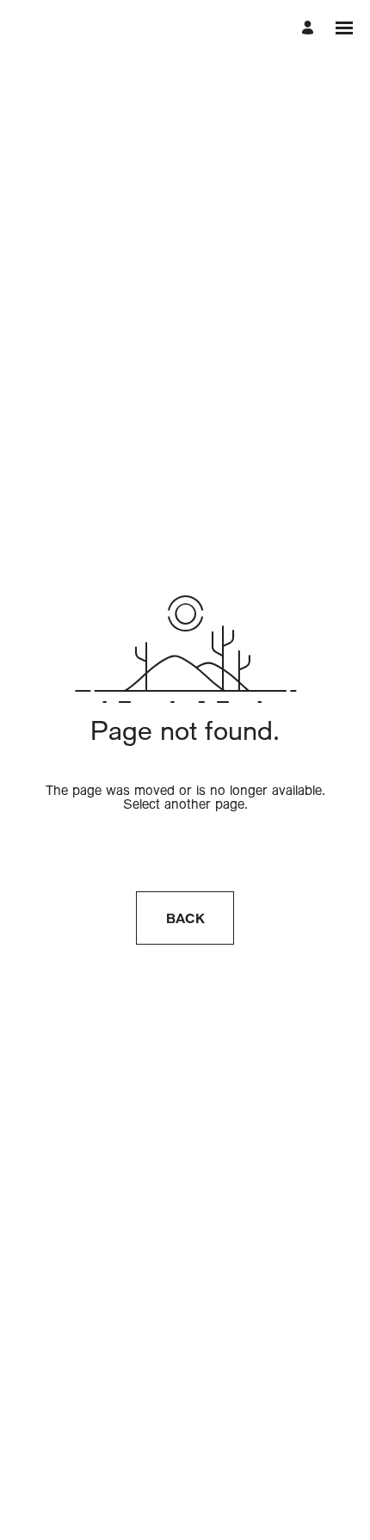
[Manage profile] (310, 28)
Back (185, 918)
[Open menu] (344, 28)
